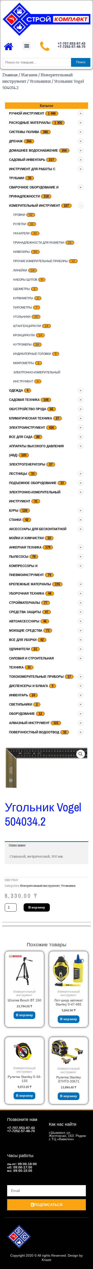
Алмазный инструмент (29, 723)
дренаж (16, 141)
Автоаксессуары (24, 621)
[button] (27, 46)
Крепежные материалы (30, 584)
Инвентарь (18, 695)
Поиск (80, 62)
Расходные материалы (30, 123)
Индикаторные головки (32, 354)
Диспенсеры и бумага (28, 686)
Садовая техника (24, 400)
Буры (13, 510)
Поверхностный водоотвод (34, 732)
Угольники (40, 81)
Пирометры (22, 307)
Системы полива (24, 132)
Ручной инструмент (26, 113)
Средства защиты (25, 612)
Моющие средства (25, 630)
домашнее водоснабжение (33, 150)
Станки (15, 520)
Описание (17, 845)
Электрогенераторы (27, 464)
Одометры (21, 289)
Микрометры (23, 363)
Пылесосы (18, 556)
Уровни (19, 214)
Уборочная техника (26, 593)
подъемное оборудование (33, 483)
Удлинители (19, 649)
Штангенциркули (27, 326)
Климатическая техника (30, 418)
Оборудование (22, 714)
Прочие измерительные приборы (40, 261)
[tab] (46, 845)
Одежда (16, 390)
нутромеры (22, 344)
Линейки (20, 270)
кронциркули (24, 335)
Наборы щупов (25, 279)
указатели (21, 233)
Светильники (20, 704)
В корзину (36, 907)
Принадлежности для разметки (38, 242)
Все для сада (20, 437)
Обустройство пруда (27, 409)
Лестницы (18, 474)
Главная (10, 74)
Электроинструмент (27, 427)
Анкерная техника (25, 547)
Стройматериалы (24, 603)
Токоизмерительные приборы (36, 676)
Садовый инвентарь (27, 160)
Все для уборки (22, 640)
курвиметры (23, 298)
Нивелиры (21, 252)
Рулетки (19, 224)
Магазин (29, 74)
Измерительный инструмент (34, 205)
